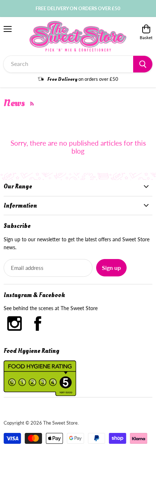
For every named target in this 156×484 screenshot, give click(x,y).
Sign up (111, 267)
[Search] (142, 64)
